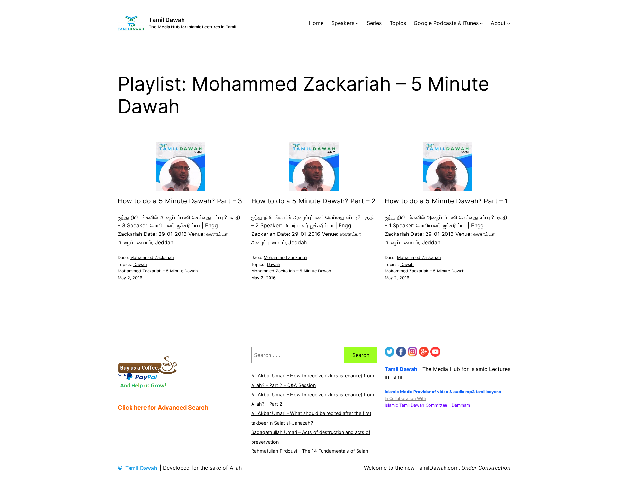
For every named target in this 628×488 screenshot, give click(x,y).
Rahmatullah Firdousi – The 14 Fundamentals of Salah (309, 451)
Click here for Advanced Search (163, 407)
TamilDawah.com (437, 467)
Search (360, 355)
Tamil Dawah (167, 19)
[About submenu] (508, 23)
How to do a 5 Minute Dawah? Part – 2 (313, 201)
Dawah (140, 264)
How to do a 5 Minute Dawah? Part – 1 (446, 201)
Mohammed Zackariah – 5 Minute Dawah (158, 271)
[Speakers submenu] (357, 23)
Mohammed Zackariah (152, 257)
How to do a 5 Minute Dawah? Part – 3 (180, 201)
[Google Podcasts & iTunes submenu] (481, 23)
